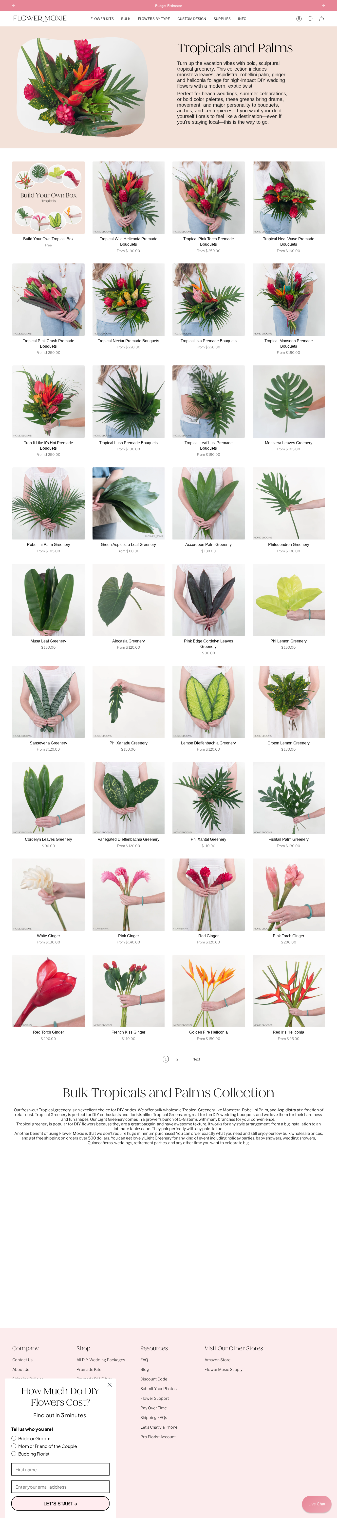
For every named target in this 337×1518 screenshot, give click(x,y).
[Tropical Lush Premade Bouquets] (129, 401)
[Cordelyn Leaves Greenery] (48, 798)
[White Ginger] (48, 895)
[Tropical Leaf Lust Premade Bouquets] (208, 401)
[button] (102, 18)
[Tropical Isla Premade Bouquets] (208, 299)
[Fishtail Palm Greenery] (289, 798)
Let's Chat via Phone (158, 1427)
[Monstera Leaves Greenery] (289, 401)
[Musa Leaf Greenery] (48, 600)
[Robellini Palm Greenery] (48, 503)
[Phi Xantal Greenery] (208, 798)
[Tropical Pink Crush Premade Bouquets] (48, 299)
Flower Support (154, 1398)
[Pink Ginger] (129, 895)
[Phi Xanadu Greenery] (129, 702)
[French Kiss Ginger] (129, 991)
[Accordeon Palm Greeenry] (208, 503)
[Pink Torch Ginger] (289, 895)
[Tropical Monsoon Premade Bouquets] (289, 299)
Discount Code (153, 1379)
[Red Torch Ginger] (48, 991)
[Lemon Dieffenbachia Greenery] (208, 702)
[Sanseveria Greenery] (48, 702)
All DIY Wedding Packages (100, 1360)
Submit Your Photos (158, 1388)
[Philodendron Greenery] (289, 503)
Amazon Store (217, 1360)
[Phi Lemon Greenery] (289, 600)
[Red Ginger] (208, 895)
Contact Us (22, 1360)
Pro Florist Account (158, 1437)
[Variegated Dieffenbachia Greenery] (129, 798)
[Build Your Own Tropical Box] (48, 197)
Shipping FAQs (153, 1417)
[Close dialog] (109, 1384)
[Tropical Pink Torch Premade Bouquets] (208, 197)
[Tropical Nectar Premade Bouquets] (129, 299)
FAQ (144, 1360)
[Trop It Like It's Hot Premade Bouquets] (48, 401)
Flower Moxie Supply (224, 1369)
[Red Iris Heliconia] (289, 991)
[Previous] (13, 5)
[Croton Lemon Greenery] (289, 702)
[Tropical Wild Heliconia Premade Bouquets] (129, 197)
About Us (20, 1369)
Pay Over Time (153, 1408)
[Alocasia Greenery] (129, 600)
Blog (144, 1369)
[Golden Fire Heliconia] (208, 991)
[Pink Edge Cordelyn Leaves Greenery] (208, 600)
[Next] (323, 5)
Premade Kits (88, 1369)
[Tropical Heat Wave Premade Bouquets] (289, 197)
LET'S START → (60, 1503)
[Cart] (321, 18)
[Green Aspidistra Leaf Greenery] (129, 503)
